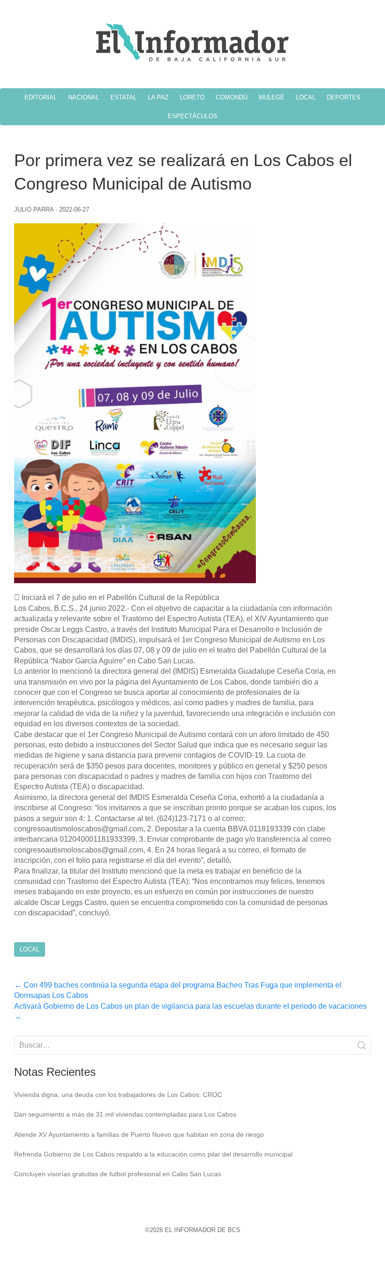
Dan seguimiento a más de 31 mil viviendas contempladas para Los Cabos (125, 1114)
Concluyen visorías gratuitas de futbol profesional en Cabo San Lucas (117, 1174)
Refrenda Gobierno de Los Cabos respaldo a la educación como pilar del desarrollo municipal (153, 1154)
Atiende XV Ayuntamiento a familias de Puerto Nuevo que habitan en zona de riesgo (139, 1134)
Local (29, 949)
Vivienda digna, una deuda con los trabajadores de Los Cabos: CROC (118, 1094)
